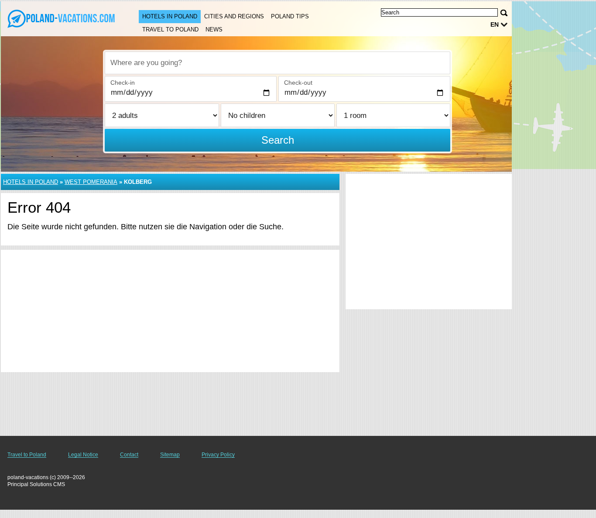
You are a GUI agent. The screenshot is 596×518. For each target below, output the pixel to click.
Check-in (122, 82)
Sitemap (170, 455)
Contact (129, 455)
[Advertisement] (170, 311)
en (494, 24)
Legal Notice (83, 455)
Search (277, 140)
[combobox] (277, 63)
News (214, 29)
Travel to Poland (170, 29)
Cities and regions (234, 16)
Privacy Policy (218, 455)
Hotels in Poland (169, 16)
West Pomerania (91, 182)
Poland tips (290, 16)
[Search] (503, 13)
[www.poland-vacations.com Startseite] (61, 18)
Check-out (298, 82)
